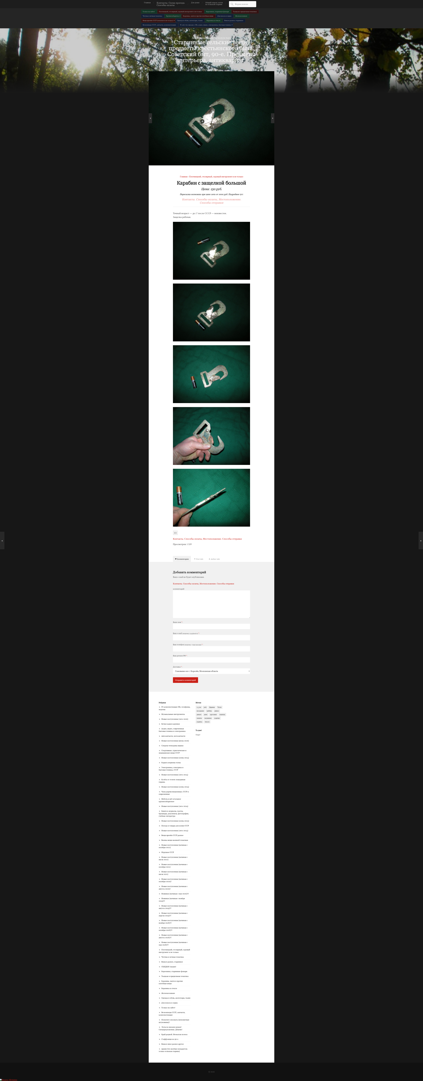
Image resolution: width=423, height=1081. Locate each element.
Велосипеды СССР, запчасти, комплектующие (159, 25)
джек (205, 714)
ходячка (199, 722)
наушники (208, 718)
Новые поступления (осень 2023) (175, 821)
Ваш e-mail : (186, 633)
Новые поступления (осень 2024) (175, 787)
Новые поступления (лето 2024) (174, 806)
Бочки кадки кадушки (170, 724)
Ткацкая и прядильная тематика (245, 11)
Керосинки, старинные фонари (217, 11)
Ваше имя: (178, 622)
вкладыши (200, 711)
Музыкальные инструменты (173, 714)
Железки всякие (241, 16)
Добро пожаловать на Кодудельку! (211, 38)
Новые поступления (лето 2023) (174, 831)
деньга (216, 711)
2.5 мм (199, 707)
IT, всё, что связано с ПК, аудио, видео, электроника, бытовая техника (205, 25)
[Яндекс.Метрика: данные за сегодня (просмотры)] (8, 1080)
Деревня (212, 707)
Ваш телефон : (188, 644)
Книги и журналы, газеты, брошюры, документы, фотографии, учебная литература (174, 813)
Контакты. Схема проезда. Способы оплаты (171, 4)
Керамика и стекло (213, 20)
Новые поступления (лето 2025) (174, 775)
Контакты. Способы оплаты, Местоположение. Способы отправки (211, 201)
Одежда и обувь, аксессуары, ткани (190, 20)
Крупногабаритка (172, 16)
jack (205, 707)
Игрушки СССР (167, 852)
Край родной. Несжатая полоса (174, 1034)
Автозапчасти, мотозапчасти (173, 736)
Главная (147, 3)
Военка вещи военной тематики (174, 840)
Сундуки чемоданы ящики (172, 746)
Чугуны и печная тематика (152, 16)
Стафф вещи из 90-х (169, 1039)
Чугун (219, 707)
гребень (209, 711)
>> (175, 532)
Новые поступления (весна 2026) (175, 741)
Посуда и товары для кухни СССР (175, 826)
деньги (199, 714)
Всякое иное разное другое (172, 1044)
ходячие (217, 718)
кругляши (213, 714)
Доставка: (177, 667)
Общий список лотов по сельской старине (214, 3)
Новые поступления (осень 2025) (175, 758)
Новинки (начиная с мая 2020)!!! (175, 894)
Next (272, 118)
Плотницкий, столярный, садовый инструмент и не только (180, 11)
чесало (207, 722)
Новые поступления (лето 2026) (174, 719)
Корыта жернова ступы (171, 763)
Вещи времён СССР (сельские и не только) (158, 20)
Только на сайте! (149, 11)
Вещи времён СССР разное (172, 835)
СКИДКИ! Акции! (168, 967)
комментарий (178, 589)
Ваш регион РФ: (180, 656)
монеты (199, 718)
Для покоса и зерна (224, 16)
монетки (222, 714)
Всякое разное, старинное (233, 20)
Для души (195, 3)
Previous (150, 118)
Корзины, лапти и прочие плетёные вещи (198, 16)
